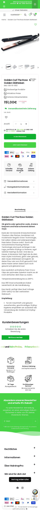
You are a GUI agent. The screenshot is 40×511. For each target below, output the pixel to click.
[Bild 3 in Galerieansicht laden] (20, 67)
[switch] (35, 499)
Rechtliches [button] (10, 449)
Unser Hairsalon (21, 10)
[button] (4, 14)
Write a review (15, 337)
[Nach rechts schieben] (38, 68)
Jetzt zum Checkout (20, 145)
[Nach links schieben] (2, 68)
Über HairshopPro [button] (13, 465)
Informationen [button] (12, 457)
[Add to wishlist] (6, 117)
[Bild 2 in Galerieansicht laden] (14, 67)
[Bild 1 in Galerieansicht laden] (8, 67)
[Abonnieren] (35, 421)
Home (4, 20)
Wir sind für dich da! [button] (15, 474)
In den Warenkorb (20, 137)
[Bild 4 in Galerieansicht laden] (27, 67)
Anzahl (7, 124)
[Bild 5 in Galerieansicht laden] (33, 67)
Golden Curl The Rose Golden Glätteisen (22, 20)
